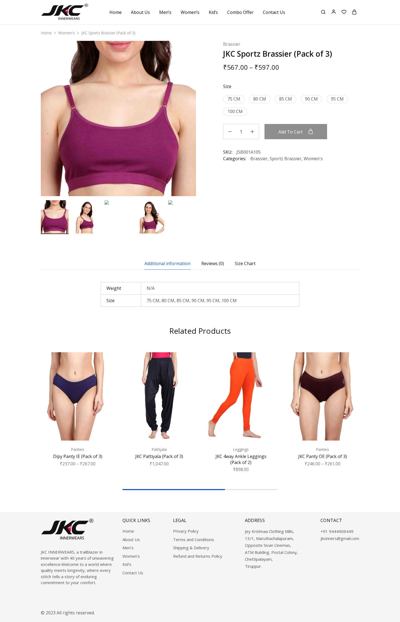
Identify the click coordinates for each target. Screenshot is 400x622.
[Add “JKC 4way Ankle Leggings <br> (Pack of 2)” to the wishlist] (268, 363)
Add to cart (291, 132)
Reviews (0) (212, 263)
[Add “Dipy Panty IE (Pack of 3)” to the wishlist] (105, 363)
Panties (77, 449)
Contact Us (274, 12)
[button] (192, 216)
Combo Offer (240, 12)
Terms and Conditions (193, 539)
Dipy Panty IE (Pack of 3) (77, 456)
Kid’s (126, 564)
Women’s (131, 556)
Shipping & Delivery (191, 547)
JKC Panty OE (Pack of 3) (322, 456)
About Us (140, 12)
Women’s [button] (190, 12)
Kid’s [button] (213, 12)
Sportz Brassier (285, 159)
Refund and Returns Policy (197, 556)
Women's (66, 32)
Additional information (167, 263)
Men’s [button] (165, 12)
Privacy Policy (186, 531)
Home (115, 12)
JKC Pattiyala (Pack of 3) (159, 456)
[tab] (167, 263)
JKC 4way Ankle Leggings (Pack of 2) (241, 459)
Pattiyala (159, 449)
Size (227, 86)
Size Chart (245, 263)
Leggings (241, 449)
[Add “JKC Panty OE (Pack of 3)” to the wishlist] (350, 363)
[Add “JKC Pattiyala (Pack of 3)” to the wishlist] (186, 363)
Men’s (128, 547)
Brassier (231, 44)
